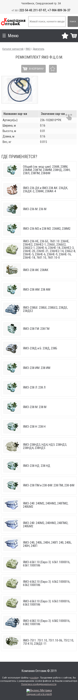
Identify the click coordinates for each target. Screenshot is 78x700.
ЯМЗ (28, 48)
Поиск (73, 22)
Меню (13, 35)
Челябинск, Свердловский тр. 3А (41, 3)
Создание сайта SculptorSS (39, 694)
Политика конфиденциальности (38, 684)
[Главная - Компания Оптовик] (13, 22)
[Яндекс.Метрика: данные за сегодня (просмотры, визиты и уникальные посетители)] (39, 690)
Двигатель (38, 48)
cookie (34, 677)
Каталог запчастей (12, 48)
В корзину (36, 68)
